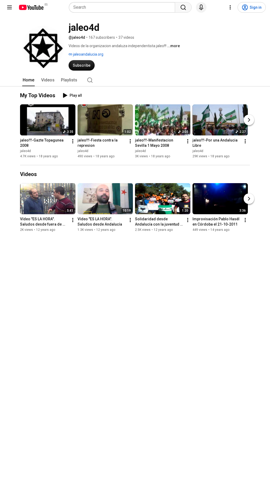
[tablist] (135, 80)
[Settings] (230, 7)
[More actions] (73, 141)
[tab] (28, 80)
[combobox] (123, 7)
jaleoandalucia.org (87, 54)
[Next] (249, 120)
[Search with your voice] (201, 7)
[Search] (183, 7)
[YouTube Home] (31, 7)
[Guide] (9, 7)
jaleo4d (25, 151)
